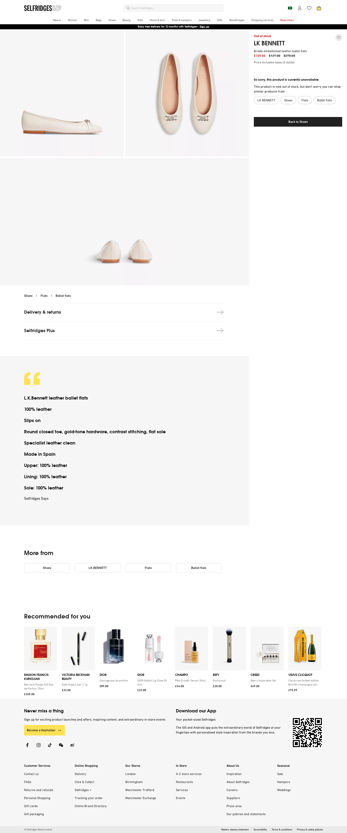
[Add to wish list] (338, 37)
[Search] (128, 8)
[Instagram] (38, 748)
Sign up (204, 26)
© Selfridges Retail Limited (38, 829)
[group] (172, 663)
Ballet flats (63, 296)
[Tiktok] (50, 748)
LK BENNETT (269, 43)
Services (182, 790)
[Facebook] (27, 748)
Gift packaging (34, 814)
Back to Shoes (298, 122)
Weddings (284, 790)
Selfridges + (83, 790)
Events (180, 798)
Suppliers (233, 798)
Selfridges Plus (39, 331)
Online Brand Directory (91, 806)
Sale (280, 774)
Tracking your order (89, 798)
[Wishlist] (309, 8)
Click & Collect (84, 782)
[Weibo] (72, 748)
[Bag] (319, 8)
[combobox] (176, 8)
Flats (44, 296)
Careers (232, 790)
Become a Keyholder (41, 730)
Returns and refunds (38, 790)
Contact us (31, 774)
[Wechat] (61, 748)
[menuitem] (57, 20)
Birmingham (134, 782)
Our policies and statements (246, 814)
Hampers (283, 782)
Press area (234, 806)
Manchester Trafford (139, 790)
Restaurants (184, 782)
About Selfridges (238, 782)
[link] (39, 686)
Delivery (80, 774)
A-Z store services (189, 774)
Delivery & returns (42, 312)
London (130, 774)
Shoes (28, 296)
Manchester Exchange (140, 798)
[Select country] (290, 8)
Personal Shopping (37, 798)
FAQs (27, 782)
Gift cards (31, 806)
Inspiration (234, 774)
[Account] (300, 8)
